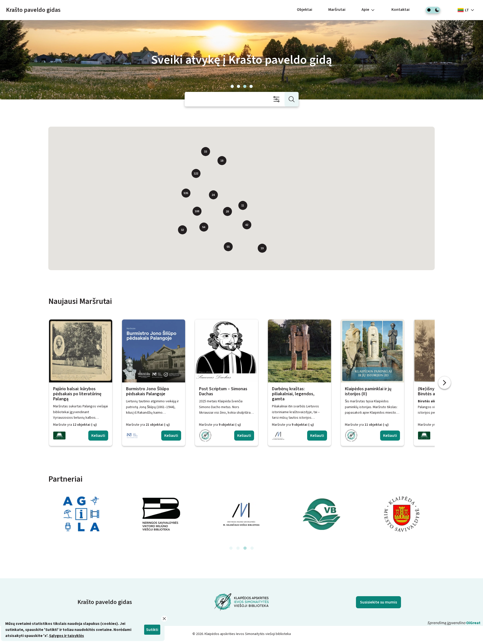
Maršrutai (336, 9)
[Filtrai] (278, 99)
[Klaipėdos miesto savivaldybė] (402, 514)
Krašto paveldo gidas (33, 10)
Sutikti (152, 629)
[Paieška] (292, 99)
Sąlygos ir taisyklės (66, 635)
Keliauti (98, 435)
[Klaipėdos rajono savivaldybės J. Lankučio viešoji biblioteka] (321, 514)
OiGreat (473, 623)
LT (467, 10)
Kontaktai (400, 9)
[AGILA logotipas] (81, 514)
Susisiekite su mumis (378, 602)
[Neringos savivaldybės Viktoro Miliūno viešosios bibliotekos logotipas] (161, 514)
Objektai (304, 9)
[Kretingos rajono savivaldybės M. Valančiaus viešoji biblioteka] (241, 514)
